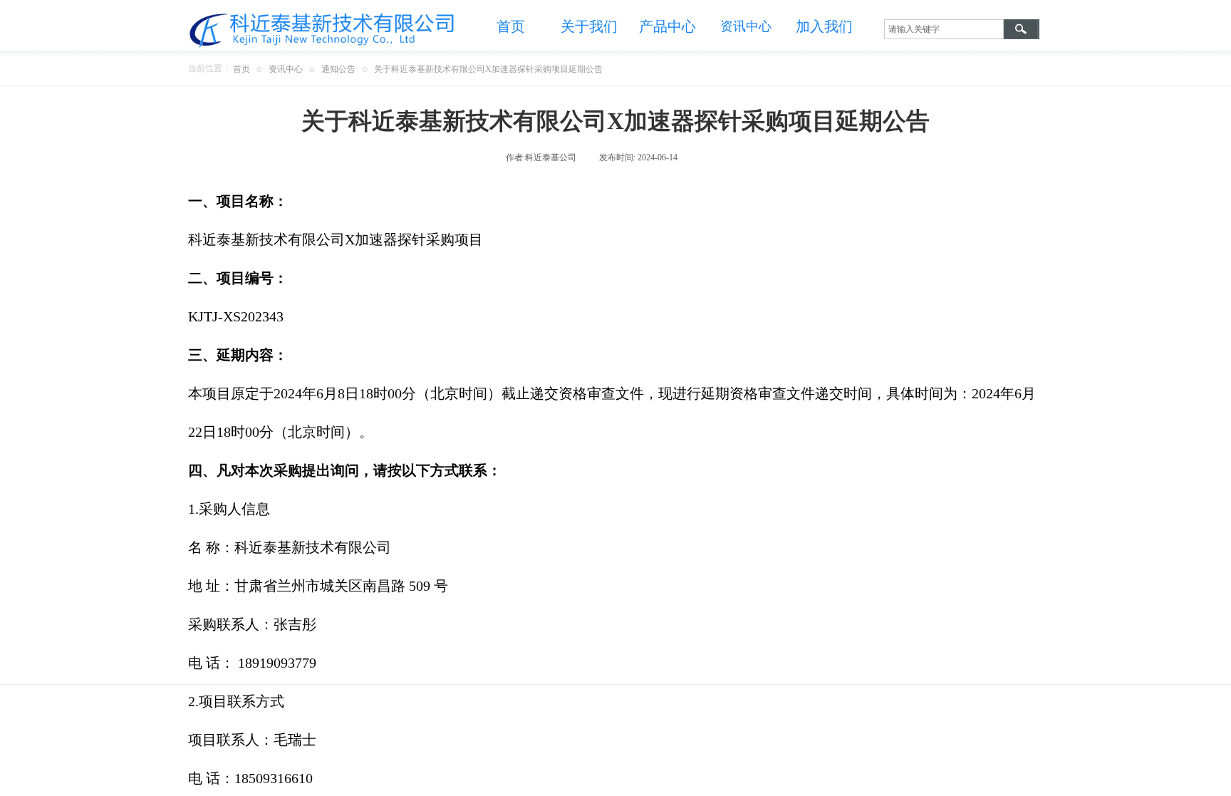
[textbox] (944, 29)
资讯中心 (286, 69)
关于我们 (589, 26)
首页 (511, 26)
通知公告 (338, 69)
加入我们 (824, 26)
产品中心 (667, 26)
